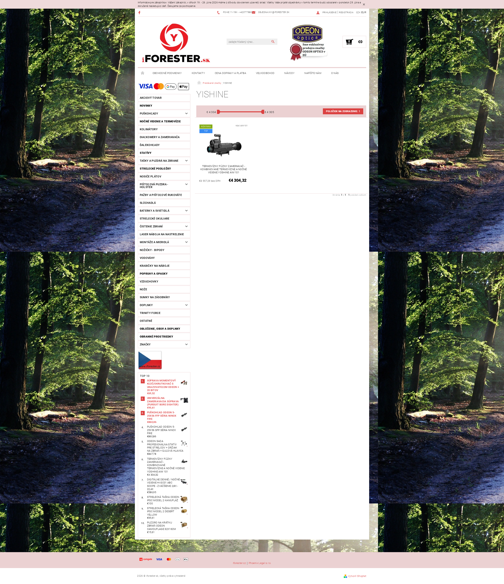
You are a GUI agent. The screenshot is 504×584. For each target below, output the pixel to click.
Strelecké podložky (155, 168)
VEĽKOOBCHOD (265, 73)
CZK (358, 12)
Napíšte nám (312, 73)
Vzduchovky (149, 281)
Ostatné (146, 320)
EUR (363, 12)
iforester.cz (239, 563)
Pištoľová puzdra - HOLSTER (154, 186)
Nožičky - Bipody (152, 250)
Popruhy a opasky (154, 273)
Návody (289, 73)
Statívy (145, 152)
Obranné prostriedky (156, 336)
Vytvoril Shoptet (357, 576)
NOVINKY (146, 105)
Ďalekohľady (150, 145)
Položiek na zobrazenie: (343, 111)
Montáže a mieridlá (154, 242)
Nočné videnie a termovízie (160, 121)
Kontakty (198, 73)
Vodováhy (147, 257)
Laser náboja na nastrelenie (162, 234)
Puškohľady (149, 113)
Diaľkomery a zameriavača (160, 137)
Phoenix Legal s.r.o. (260, 563)
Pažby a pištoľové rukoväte (161, 195)
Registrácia (346, 12)
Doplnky (146, 305)
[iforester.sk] (176, 44)
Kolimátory (149, 129)
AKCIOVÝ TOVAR (151, 97)
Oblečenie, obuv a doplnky (160, 328)
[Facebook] (140, 12)
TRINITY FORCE (150, 313)
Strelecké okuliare (155, 218)
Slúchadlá (148, 202)
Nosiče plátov (150, 176)
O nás (335, 73)
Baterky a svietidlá (154, 210)
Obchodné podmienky (167, 73)
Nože (143, 289)
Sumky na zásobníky (155, 297)
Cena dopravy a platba (230, 73)
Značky (145, 344)
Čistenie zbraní (151, 226)
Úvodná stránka (143, 73)
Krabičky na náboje (155, 265)
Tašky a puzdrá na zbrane (159, 160)
